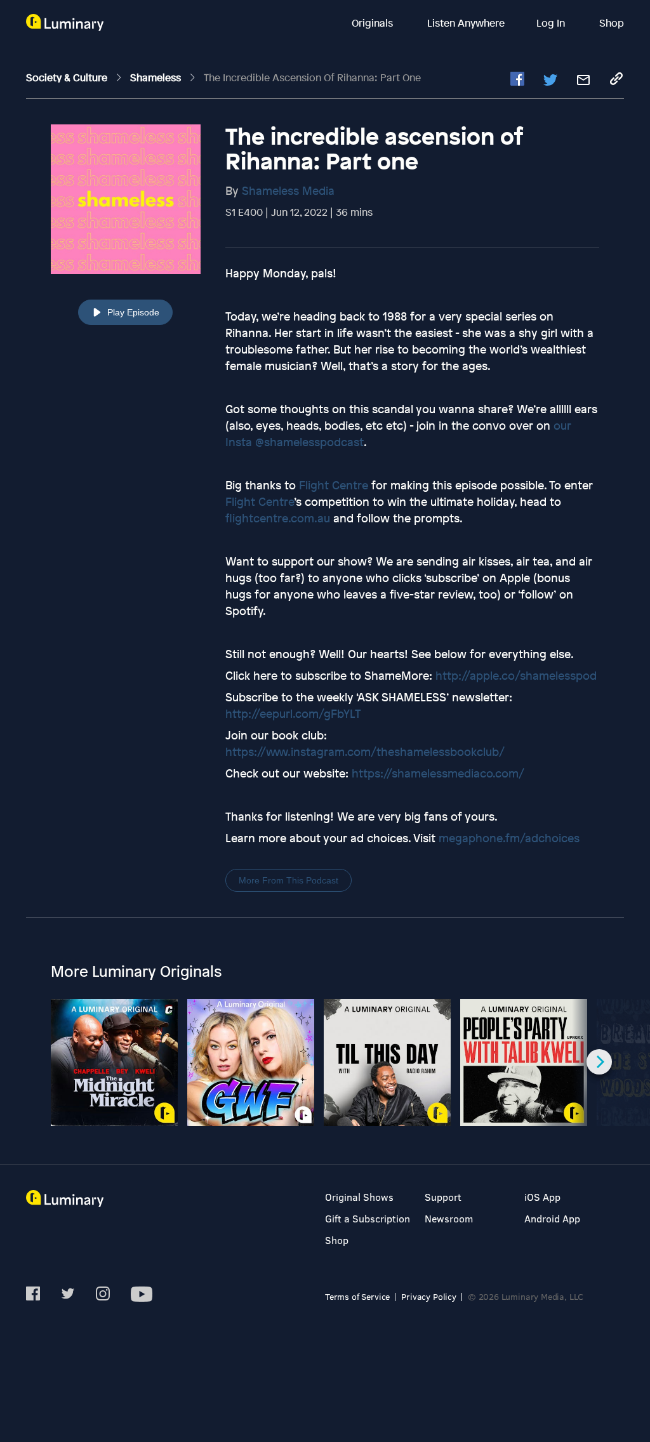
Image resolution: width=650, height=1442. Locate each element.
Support (443, 1196)
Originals (373, 23)
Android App (552, 1218)
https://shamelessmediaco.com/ (438, 773)
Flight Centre (333, 485)
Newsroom (449, 1218)
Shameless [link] (156, 77)
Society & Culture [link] (68, 77)
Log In (551, 23)
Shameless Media (288, 190)
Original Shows (359, 1196)
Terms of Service (357, 1296)
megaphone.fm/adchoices (509, 837)
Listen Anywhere (466, 23)
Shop (611, 23)
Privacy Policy (428, 1296)
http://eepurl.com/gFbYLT (293, 713)
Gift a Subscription (367, 1218)
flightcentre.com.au (277, 518)
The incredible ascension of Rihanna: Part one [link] (312, 77)
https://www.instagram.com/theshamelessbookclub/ (365, 751)
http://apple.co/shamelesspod (516, 675)
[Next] (599, 1062)
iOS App (542, 1196)
